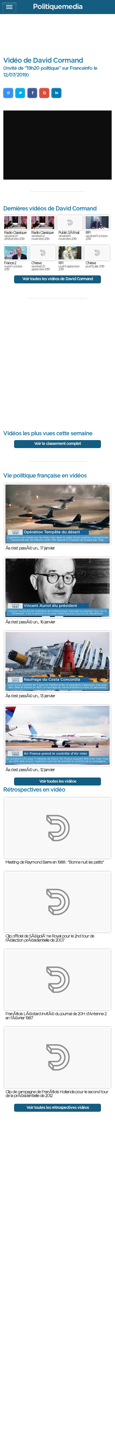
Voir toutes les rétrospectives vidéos (58, 1108)
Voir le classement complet (57, 444)
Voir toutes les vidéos (57, 781)
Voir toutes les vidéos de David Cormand (57, 279)
